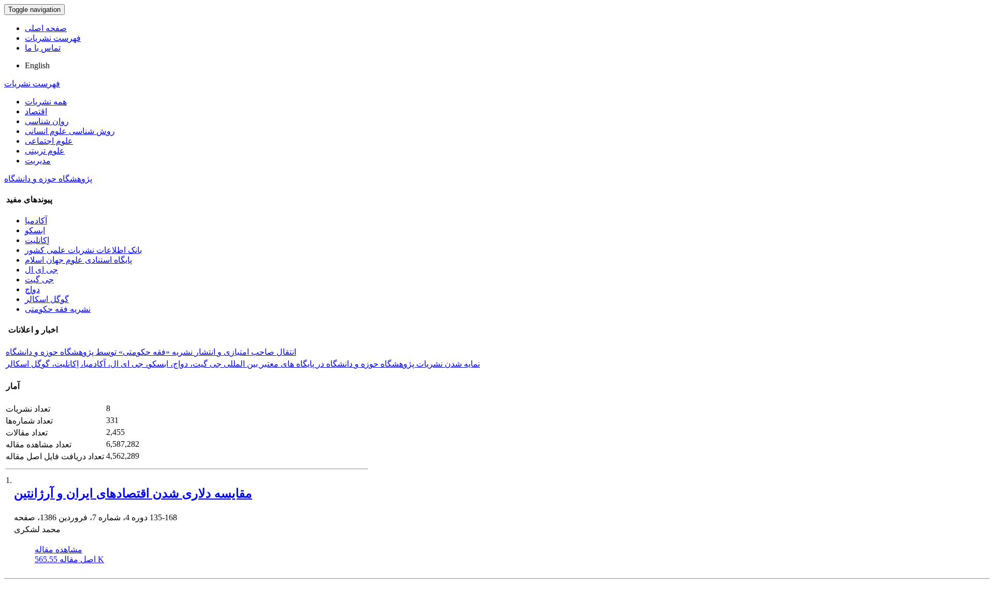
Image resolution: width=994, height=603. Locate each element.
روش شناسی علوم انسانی (70, 131)
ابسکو (35, 230)
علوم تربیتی (45, 150)
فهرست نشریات (53, 38)
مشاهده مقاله (58, 549)
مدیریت (38, 160)
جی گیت (39, 279)
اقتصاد (36, 111)
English (37, 65)
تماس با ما (43, 47)
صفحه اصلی (46, 28)
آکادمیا (36, 220)
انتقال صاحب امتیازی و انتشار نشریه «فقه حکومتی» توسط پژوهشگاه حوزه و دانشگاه (151, 352)
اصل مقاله (69, 559)
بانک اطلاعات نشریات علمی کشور (83, 250)
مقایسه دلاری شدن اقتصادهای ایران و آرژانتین (133, 493)
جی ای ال (41, 269)
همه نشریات (46, 101)
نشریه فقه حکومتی (58, 309)
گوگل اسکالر (47, 299)
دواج (32, 289)
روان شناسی (47, 121)
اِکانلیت (37, 240)
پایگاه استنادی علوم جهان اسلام (78, 259)
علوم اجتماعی (49, 141)
